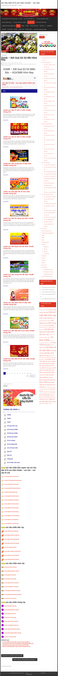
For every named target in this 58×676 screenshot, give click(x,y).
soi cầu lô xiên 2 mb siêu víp (48, 289)
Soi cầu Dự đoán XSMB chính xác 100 (47, 382)
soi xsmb (52, 389)
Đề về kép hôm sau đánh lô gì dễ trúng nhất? (12, 655)
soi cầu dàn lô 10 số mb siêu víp (11, 555)
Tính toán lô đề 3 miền (40, 22)
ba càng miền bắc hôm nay (44, 309)
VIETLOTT (42, 26)
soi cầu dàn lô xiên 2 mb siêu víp (11, 535)
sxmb (41, 391)
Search (41, 37)
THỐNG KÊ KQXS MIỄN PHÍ (8, 26)
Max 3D (45, 249)
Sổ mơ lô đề (31, 22)
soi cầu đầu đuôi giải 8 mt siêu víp (12, 629)
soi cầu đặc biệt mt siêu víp (50, 171)
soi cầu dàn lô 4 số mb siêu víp (11, 519)
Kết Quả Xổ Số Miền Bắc (28, 64)
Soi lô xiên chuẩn (46, 389)
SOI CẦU (4, 29)
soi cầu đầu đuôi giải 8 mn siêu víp (12, 590)
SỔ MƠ (15, 29)
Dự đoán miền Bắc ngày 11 (45, 337)
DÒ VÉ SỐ (9, 29)
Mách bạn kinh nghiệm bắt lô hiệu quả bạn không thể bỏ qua (16, 646)
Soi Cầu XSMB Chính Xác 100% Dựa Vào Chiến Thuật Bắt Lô (16, 642)
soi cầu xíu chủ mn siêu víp (50, 217)
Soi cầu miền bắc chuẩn (42, 18)
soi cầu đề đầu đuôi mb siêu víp (11, 559)
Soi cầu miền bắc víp (29, 18)
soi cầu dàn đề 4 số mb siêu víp (11, 503)
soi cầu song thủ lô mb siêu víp (11, 484)
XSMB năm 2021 (44, 399)
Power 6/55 (46, 253)
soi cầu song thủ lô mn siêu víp (11, 586)
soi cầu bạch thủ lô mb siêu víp (11, 476)
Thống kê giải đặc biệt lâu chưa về (49, 391)
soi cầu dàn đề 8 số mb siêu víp (11, 511)
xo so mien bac (44, 395)
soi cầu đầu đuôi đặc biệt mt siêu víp (12, 632)
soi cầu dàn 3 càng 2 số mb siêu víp (12, 551)
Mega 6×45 (46, 246)
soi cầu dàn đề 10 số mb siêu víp (11, 515)
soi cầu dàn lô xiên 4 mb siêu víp (11, 543)
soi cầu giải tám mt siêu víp (50, 174)
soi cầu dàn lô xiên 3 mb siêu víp (11, 539)
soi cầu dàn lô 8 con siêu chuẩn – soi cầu (20, 3)
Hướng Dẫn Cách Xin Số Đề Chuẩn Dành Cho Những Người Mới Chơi (18, 643)
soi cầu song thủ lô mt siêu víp (11, 625)
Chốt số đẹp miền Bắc (46, 318)
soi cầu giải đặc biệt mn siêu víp (11, 571)
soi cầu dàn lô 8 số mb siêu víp (11, 531)
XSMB (18, 26)
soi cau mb (49, 372)
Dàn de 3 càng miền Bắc (43, 325)
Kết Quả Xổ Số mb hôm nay (18, 64)
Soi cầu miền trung (6, 22)
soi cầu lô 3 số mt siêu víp (10, 636)
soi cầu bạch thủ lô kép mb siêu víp (12, 488)
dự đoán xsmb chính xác (46, 342)
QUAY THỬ (21, 29)
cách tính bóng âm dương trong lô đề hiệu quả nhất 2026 (16, 645)
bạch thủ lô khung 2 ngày (40, 29)
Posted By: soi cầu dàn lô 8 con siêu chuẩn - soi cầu (12, 62)
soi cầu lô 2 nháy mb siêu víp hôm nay (13, 480)
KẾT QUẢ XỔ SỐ (34, 26)
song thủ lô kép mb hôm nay (10, 492)
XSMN (22, 26)
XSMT (27, 26)
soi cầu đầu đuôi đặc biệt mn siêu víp (12, 594)
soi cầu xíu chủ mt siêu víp (49, 192)
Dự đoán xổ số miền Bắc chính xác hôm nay (47, 353)
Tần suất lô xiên (52, 392)
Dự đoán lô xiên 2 (52, 334)
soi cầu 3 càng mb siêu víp (10, 547)
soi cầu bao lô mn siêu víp (10, 578)
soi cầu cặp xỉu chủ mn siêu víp (11, 582)
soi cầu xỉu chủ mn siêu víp (10, 567)
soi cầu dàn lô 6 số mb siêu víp (11, 523)
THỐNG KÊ (49, 26)
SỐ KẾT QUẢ (28, 29)
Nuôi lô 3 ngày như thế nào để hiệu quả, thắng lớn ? (24, 659)
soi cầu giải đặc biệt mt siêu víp (11, 609)
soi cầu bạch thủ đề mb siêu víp (11, 496)
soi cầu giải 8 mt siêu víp (10, 613)
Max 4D (45, 251)
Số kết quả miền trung (48, 271)
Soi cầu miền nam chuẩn (19, 22)
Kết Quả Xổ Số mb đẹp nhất (7, 64)
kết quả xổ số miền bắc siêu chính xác (47, 370)
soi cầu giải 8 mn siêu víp (10, 574)
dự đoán (51, 325)
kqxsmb (52, 368)
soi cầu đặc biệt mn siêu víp (50, 203)
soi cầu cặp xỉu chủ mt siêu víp (11, 621)
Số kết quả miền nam (48, 274)
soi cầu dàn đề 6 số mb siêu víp (11, 507)
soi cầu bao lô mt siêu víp (10, 617)
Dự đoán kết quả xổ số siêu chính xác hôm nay (46, 331)
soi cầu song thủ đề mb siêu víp (11, 500)
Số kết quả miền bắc (48, 269)
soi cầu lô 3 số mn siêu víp (10, 598)
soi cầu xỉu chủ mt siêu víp (10, 606)
